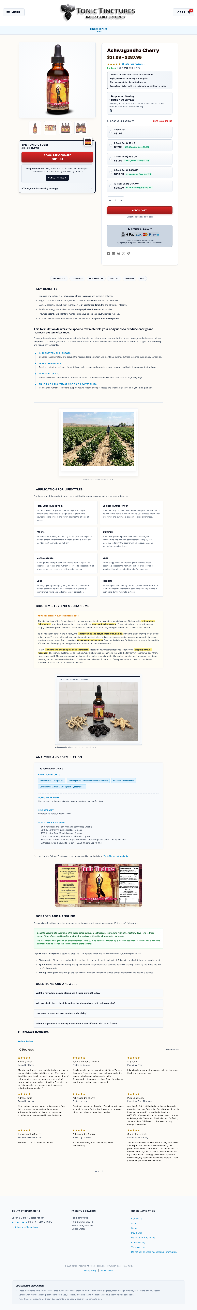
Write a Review (25, 1041)
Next (98, 1171)
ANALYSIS (114, 278)
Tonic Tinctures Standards (116, 856)
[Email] (113, 253)
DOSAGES (129, 278)
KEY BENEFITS (59, 278)
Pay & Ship (136, 1233)
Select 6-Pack (57, 177)
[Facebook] (108, 253)
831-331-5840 (19, 1221)
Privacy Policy (138, 1242)
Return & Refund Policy (143, 1237)
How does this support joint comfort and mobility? (62, 1013)
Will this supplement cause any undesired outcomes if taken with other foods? (76, 1023)
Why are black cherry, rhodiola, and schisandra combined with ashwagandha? (75, 1003)
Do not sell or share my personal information (154, 1252)
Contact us (136, 1218)
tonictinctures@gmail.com (25, 1227)
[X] (123, 253)
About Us (136, 1223)
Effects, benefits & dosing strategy (39, 188)
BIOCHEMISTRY (96, 278)
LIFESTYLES (77, 278)
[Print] (118, 253)
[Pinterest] (128, 253)
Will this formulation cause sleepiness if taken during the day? (68, 993)
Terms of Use (138, 1247)
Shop (134, 1228)
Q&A (142, 278)
